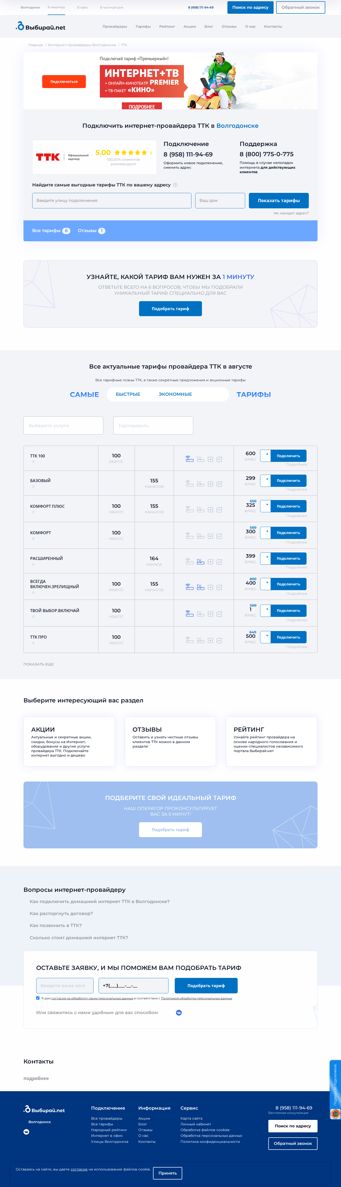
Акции (189, 26)
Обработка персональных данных (211, 1135)
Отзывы (229, 26)
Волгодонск (30, 7)
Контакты (273, 26)
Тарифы (143, 26)
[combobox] (111, 200)
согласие (79, 1169)
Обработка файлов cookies (205, 1130)
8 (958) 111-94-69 (201, 7)
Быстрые (128, 394)
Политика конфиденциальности (210, 1141)
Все (215, 394)
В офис (82, 7)
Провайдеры (115, 26)
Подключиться (64, 81)
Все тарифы (50, 230)
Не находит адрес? (291, 213)
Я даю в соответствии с (136, 998)
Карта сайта (191, 1118)
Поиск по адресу (250, 7)
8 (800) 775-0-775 (267, 154)
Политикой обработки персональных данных (196, 998)
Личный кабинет (195, 1124)
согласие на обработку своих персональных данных (92, 998)
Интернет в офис (107, 1135)
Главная (35, 45)
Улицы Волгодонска (109, 1141)
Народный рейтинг (109, 1130)
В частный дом (111, 7)
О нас (250, 26)
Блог (208, 26)
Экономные (175, 394)
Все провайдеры (106, 1118)
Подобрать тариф (170, 308)
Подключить (288, 455)
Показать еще (38, 664)
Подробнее (296, 464)
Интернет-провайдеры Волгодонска (82, 45)
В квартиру (56, 7)
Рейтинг (167, 26)
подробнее (36, 1078)
